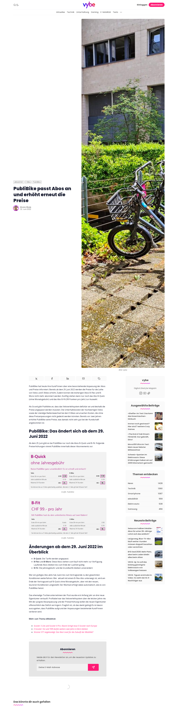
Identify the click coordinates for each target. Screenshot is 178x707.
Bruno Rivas (25, 207)
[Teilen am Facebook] (52, 378)
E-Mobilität (105, 12)
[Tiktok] (148, 393)
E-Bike (28, 182)
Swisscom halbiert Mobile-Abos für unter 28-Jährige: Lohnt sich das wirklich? (140, 531)
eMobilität (18, 182)
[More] (121, 12)
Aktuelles (60, 12)
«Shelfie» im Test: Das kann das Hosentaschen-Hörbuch (140, 416)
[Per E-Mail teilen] (83, 378)
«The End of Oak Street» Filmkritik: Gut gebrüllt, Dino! (139, 437)
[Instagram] (140, 393)
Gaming (94, 12)
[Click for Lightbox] (67, 471)
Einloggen (142, 4)
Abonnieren (157, 4)
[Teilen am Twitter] (36, 378)
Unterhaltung (82, 12)
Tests (115, 12)
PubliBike (37, 182)
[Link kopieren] (99, 378)
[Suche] (14, 5)
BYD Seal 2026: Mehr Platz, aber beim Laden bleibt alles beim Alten (140, 555)
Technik (70, 12)
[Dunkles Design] (17, 5)
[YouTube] (144, 393)
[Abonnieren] (93, 667)
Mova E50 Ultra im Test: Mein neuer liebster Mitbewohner (138, 447)
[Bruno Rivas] (15, 208)
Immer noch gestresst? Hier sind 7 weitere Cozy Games (139, 426)
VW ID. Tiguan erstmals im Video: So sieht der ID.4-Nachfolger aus (140, 578)
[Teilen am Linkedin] (67, 378)
